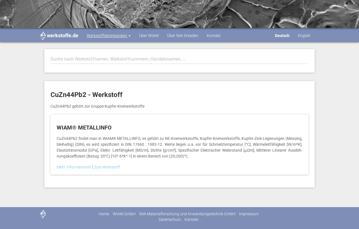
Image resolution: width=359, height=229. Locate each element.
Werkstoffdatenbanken (107, 35)
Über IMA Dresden (182, 35)
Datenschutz (170, 219)
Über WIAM (149, 35)
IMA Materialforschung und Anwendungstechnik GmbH (187, 214)
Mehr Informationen (74, 167)
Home (104, 214)
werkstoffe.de (62, 35)
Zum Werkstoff (107, 167)
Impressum (249, 214)
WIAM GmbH (124, 214)
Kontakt (214, 35)
